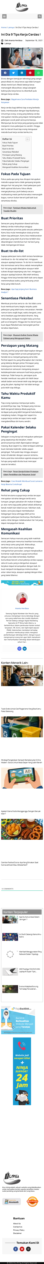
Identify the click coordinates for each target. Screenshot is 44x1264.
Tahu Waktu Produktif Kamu (13, 158)
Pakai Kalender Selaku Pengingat (15, 161)
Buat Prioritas (7, 145)
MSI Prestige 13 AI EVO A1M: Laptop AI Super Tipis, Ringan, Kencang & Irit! (29, 971)
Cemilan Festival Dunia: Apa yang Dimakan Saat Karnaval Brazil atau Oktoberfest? (19, 863)
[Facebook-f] (15, 1249)
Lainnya (11, 27)
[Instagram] (19, 649)
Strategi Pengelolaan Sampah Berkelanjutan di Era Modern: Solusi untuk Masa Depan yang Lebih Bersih (21, 761)
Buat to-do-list (8, 148)
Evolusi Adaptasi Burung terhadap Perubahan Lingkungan (28, 989)
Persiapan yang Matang (12, 155)
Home (3, 27)
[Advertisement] (22, 1129)
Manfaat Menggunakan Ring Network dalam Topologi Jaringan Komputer (30, 954)
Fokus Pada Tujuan (10, 142)
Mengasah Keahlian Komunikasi (15, 167)
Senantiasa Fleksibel (10, 152)
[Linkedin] (25, 649)
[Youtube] (22, 1249)
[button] (4, 16)
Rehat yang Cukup (9, 164)
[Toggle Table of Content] (26, 139)
